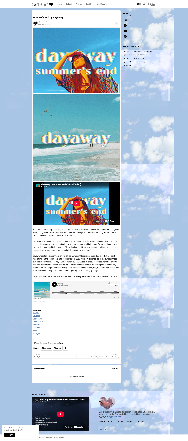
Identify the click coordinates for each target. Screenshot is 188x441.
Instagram (37, 333)
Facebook (37, 328)
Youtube (36, 316)
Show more (115, 368)
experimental (148, 51)
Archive (79, 4)
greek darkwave (129, 55)
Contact (129, 421)
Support (140, 421)
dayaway (35, 301)
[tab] (59, 4)
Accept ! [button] (10, 435)
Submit (69, 4)
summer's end (41, 301)
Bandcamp (37, 319)
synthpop (127, 65)
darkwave (127, 51)
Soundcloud (38, 322)
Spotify (88, 4)
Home (59, 4)
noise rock (127, 58)
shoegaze (143, 62)
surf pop (60, 343)
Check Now (17, 430)
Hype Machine (101, 4)
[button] (139, 4)
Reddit (58, 348)
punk (135, 62)
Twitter (36, 330)
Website (36, 325)
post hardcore (139, 58)
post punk (127, 62)
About (110, 421)
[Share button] (65, 348)
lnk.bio (102, 429)
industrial (141, 55)
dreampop (51, 343)
